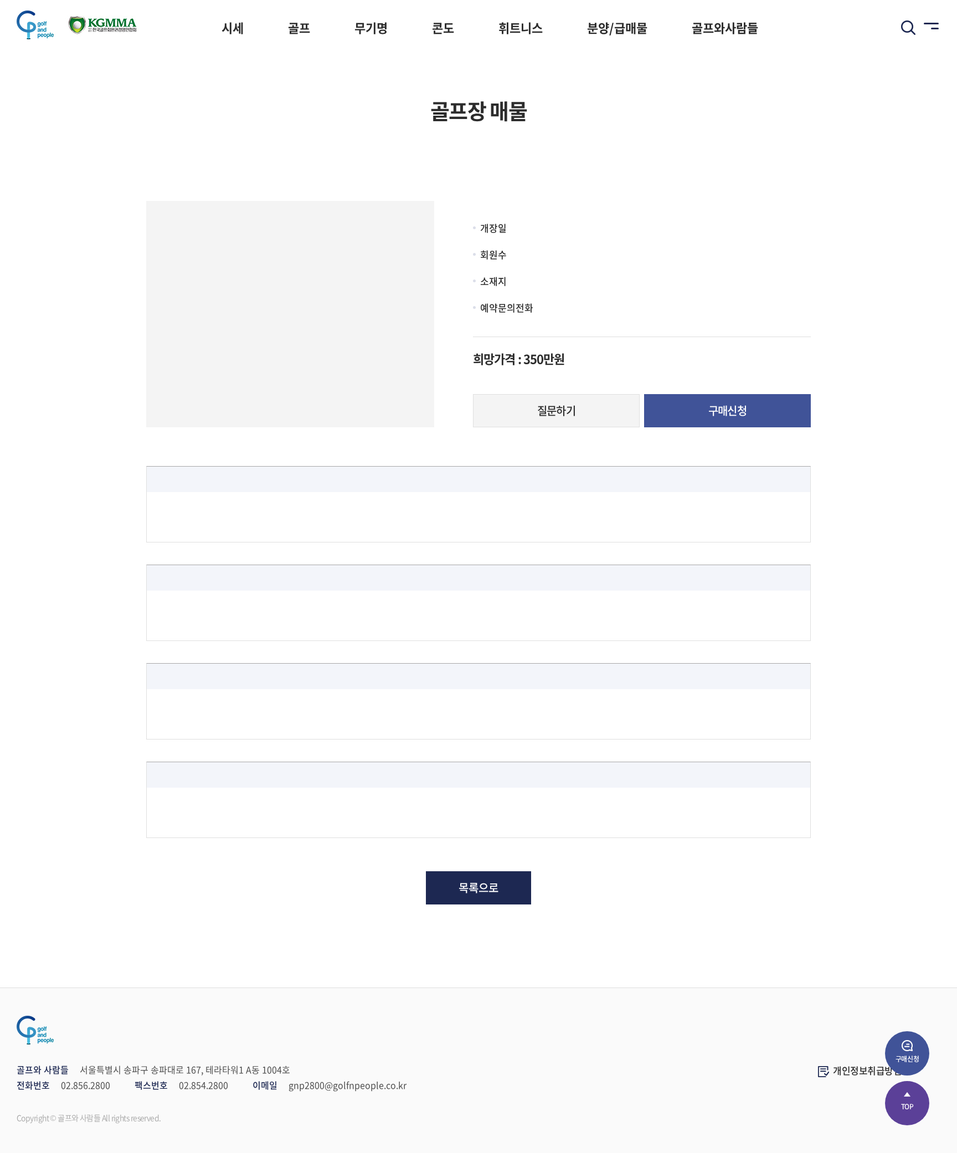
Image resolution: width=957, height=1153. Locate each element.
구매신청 (727, 410)
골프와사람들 (725, 27)
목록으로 (478, 888)
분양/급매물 (617, 27)
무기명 (371, 27)
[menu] (929, 27)
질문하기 (556, 410)
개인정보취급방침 (867, 1070)
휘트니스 (520, 27)
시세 (233, 27)
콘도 (443, 27)
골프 (299, 27)
